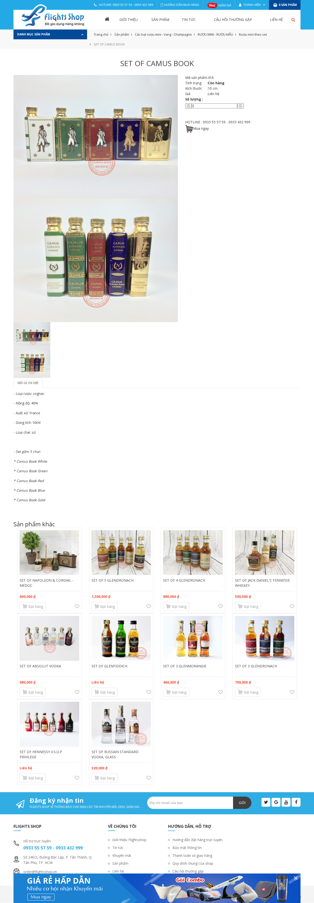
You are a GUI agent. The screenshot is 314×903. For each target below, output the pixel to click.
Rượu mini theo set (253, 34)
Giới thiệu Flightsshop (129, 839)
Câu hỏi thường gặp (233, 19)
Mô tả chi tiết (28, 382)
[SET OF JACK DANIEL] (265, 552)
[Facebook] (296, 802)
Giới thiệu (128, 19)
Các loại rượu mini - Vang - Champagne (163, 34)
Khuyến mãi (121, 855)
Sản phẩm (160, 19)
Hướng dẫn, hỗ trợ (189, 826)
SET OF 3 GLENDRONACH (256, 666)
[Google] (276, 802)
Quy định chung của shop (192, 863)
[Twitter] (266, 802)
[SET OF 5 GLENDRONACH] (121, 552)
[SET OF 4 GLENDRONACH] (193, 552)
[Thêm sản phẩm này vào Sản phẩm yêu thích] (77, 606)
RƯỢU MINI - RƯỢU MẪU (215, 34)
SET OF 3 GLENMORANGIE (184, 666)
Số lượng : (194, 99)
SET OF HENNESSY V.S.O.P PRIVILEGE (41, 754)
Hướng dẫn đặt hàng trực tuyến (197, 839)
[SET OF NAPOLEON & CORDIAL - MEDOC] (49, 552)
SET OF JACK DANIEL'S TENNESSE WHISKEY (262, 583)
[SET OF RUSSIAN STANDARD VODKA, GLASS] (121, 724)
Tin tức (189, 19)
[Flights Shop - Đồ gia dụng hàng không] (53, 16)
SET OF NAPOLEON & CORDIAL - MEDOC (46, 583)
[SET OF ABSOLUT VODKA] (49, 638)
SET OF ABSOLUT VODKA (40, 666)
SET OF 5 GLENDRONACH (112, 580)
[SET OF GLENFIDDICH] (121, 638)
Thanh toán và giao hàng (192, 855)
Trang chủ (101, 34)
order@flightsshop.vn (40, 871)
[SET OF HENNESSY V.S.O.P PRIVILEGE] (49, 724)
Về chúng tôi (122, 826)
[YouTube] (286, 802)
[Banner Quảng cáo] (157, 888)
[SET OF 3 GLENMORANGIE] (193, 638)
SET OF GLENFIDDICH (109, 666)
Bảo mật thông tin (187, 847)
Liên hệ (276, 19)
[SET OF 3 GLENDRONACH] (265, 638)
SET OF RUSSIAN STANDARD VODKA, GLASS (115, 754)
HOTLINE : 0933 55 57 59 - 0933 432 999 (217, 122)
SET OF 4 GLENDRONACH (184, 580)
